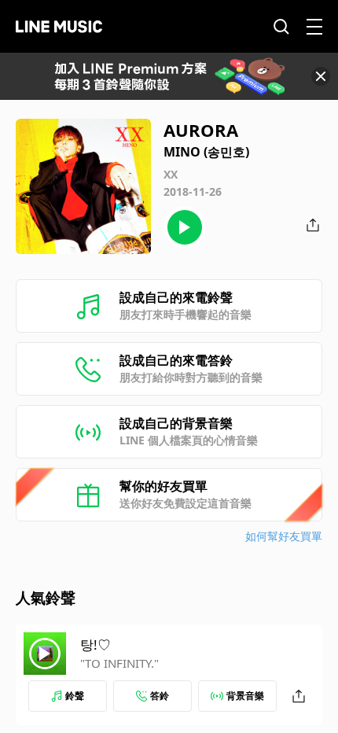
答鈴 (159, 695)
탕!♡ (95, 644)
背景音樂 (245, 695)
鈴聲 (74, 695)
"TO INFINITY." (119, 663)
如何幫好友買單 (283, 536)
